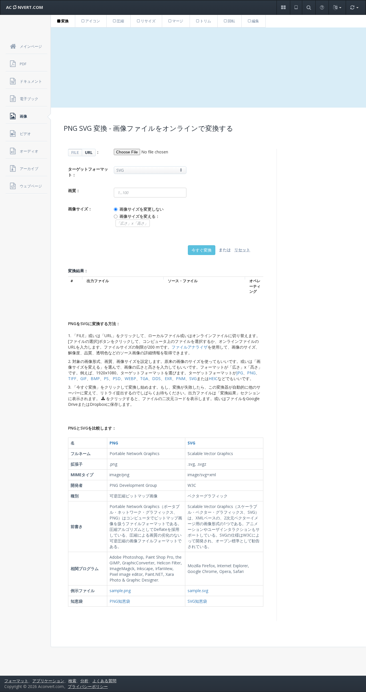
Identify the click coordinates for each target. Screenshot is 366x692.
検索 (72, 680)
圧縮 (120, 20)
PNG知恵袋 (120, 601)
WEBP (130, 378)
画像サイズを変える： (140, 216)
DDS (156, 378)
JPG (239, 372)
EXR (168, 378)
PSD (117, 378)
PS (106, 378)
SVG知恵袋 (197, 601)
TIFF (72, 378)
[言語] (337, 8)
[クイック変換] (354, 8)
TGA (144, 378)
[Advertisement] (208, 67)
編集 (255, 20)
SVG (193, 378)
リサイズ (148, 20)
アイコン (92, 20)
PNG (251, 372)
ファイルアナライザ (190, 347)
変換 (64, 20)
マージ (177, 20)
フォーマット (16, 680)
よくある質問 (104, 680)
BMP (95, 378)
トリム (205, 20)
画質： (74, 190)
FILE (75, 152)
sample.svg (198, 590)
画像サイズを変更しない (142, 209)
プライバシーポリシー (88, 686)
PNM (180, 378)
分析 (84, 680)
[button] (283, 8)
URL (89, 152)
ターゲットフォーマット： (88, 171)
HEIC (213, 378)
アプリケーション (48, 680)
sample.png (120, 590)
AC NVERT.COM (24, 7)
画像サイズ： (80, 208)
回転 (231, 20)
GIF (83, 378)
